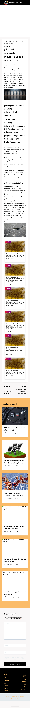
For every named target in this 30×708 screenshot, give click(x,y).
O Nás (24, 686)
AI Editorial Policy (15, 706)
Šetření (6, 685)
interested (11, 64)
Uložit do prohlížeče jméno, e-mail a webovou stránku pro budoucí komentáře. (15, 657)
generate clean (19, 67)
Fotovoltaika (7, 46)
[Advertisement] (15, 21)
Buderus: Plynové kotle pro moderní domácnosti (8, 390)
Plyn (5, 683)
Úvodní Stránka (24, 680)
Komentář (8, 623)
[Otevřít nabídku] (24, 2)
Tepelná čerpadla (6, 689)
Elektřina (6, 678)
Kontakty (23, 689)
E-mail (7, 653)
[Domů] (4, 41)
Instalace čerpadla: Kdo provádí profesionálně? (21, 390)
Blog (25, 684)
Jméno (7, 645)
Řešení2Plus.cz (9, 60)
